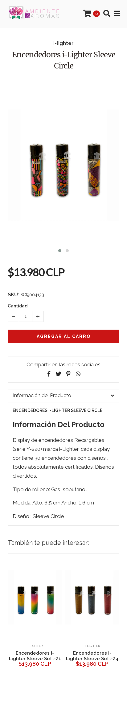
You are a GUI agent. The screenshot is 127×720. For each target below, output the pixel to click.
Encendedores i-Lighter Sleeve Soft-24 (92, 655)
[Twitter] (58, 374)
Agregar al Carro (64, 336)
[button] (59, 250)
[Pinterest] (68, 374)
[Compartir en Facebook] (49, 374)
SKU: (13, 294)
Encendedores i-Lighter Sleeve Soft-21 (35, 655)
